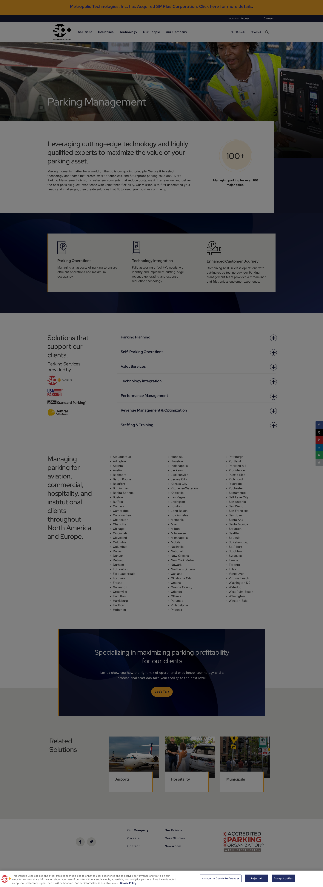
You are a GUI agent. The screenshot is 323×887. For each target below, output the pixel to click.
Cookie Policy (128, 883)
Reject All (256, 878)
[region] (161, 878)
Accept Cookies (283, 878)
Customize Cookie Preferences (220, 878)
